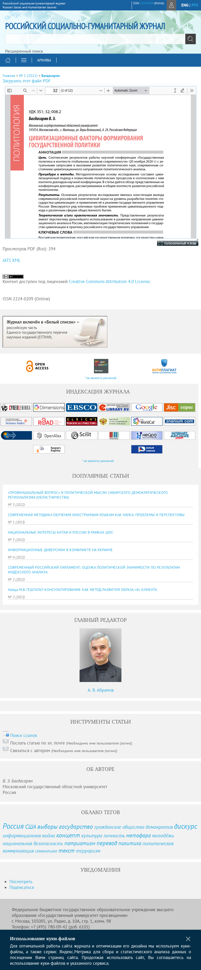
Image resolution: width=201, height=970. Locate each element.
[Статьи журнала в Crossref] (101, 366)
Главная (9, 75)
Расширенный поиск (24, 51)
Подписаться (21, 887)
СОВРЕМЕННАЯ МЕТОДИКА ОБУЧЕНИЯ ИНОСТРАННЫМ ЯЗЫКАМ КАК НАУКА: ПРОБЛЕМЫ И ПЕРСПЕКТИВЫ (96, 514)
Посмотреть (20, 881)
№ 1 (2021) (28, 75)
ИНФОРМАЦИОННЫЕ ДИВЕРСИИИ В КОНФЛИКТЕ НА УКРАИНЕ (60, 550)
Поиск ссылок (23, 735)
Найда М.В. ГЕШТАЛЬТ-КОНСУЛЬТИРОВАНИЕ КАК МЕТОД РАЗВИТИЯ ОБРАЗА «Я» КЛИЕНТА (82, 589)
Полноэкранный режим (172, 243)
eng (184, 5)
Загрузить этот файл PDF (27, 81)
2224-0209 (146, 3)
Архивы (44, 60)
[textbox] (100, 39)
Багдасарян (50, 75)
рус (195, 5)
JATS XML (12, 260)
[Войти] (171, 5)
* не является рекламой (100, 378)
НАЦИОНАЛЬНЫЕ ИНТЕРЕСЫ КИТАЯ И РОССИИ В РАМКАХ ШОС (60, 532)
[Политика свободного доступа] (37, 366)
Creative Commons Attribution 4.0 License (109, 281)
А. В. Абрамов (101, 690)
